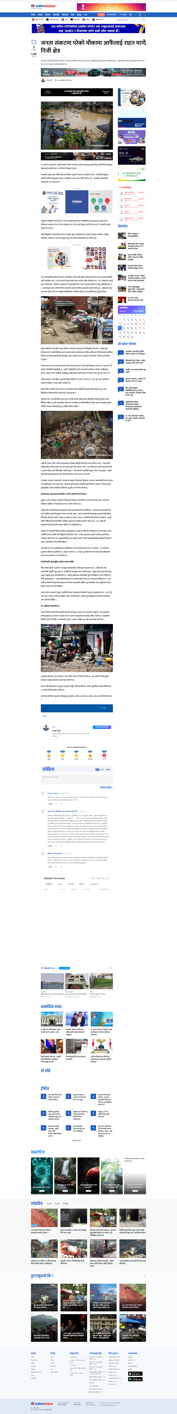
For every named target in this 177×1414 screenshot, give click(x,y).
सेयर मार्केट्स (112, 15)
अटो (51, 1369)
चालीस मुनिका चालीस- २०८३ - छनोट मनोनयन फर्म (97, 1373)
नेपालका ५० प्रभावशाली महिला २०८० (95, 1368)
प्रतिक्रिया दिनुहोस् (105, 787)
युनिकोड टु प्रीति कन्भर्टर (95, 1392)
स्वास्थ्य (124, 15)
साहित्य (33, 1363)
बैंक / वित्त (53, 1366)
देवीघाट (88, 20)
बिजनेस (47, 14)
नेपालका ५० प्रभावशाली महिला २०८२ (95, 1358)
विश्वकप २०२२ (112, 1382)
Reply (50, 804)
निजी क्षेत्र (44, 716)
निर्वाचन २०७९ (112, 1372)
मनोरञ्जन (65, 14)
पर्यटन (52, 1360)
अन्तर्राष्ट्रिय (33, 1379)
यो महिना (65, 1204)
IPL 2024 (72, 1365)
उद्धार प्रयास (77, 20)
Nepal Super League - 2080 (77, 1374)
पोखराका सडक (99, 20)
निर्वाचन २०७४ (113, 1366)
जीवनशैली (56, 14)
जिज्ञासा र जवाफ (39, 20)
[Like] (55, 804)
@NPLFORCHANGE (54, 853)
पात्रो (102, 15)
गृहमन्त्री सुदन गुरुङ (54, 20)
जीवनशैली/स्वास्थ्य (36, 1372)
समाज (32, 1357)
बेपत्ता (66, 20)
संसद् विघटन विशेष (114, 1363)
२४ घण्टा (49, 1204)
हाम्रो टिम (130, 1357)
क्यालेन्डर (123, 308)
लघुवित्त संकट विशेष (114, 1360)
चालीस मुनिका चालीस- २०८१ (97, 1380)
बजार (51, 1357)
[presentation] (107, 968)
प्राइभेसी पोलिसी (132, 1366)
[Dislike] (61, 804)
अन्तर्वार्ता (33, 1366)
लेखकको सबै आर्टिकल (102, 727)
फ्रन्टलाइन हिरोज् (93, 1386)
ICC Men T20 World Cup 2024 (77, 1361)
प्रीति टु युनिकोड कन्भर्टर (95, 1389)
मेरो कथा (91, 1383)
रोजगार (52, 1363)
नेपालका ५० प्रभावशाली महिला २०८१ (95, 1363)
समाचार (40, 14)
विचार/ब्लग (34, 1360)
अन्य (85, 14)
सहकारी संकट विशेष (114, 1357)
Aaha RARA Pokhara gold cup (78, 1369)
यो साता (57, 1204)
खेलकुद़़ (33, 1369)
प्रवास (32, 1375)
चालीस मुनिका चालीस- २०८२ (97, 1377)
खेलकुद (79, 14)
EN (130, 14)
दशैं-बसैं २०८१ (112, 1385)
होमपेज (33, 14)
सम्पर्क (129, 1369)
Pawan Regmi (52, 793)
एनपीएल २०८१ (74, 1357)
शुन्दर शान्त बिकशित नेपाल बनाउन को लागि (62, 811)
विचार (72, 14)
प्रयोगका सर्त (131, 1360)
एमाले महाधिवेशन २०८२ (115, 1379)
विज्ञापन (130, 1363)
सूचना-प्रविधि (54, 1372)
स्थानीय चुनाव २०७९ (114, 1369)
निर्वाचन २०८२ (112, 1375)
